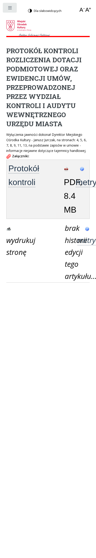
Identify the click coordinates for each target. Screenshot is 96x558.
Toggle (10, 9)
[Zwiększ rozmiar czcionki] (88, 9)
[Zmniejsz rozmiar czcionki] (82, 9)
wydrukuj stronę (12, 246)
